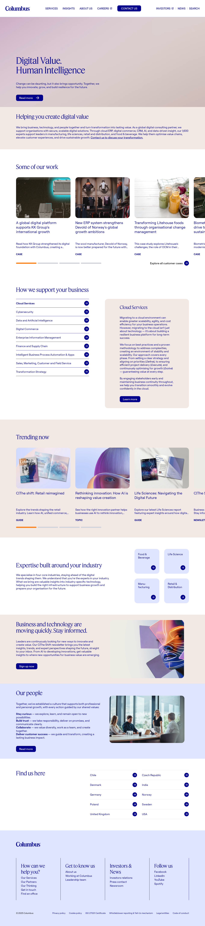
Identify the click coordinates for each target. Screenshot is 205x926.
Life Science (175, 554)
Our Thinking (28, 885)
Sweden (147, 804)
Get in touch (28, 889)
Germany (95, 794)
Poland (94, 804)
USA (144, 814)
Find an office (29, 893)
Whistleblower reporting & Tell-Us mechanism (131, 913)
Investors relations (121, 877)
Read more (26, 97)
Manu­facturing (143, 585)
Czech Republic (151, 775)
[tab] (26, 263)
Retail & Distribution (175, 585)
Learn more (130, 399)
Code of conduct (181, 913)
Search (194, 8)
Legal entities (162, 913)
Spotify (158, 883)
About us (70, 871)
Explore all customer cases (166, 263)
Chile (93, 775)
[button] (52, 303)
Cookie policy (75, 913)
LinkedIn (159, 875)
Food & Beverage (144, 556)
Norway (147, 794)
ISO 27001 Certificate (95, 913)
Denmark (95, 784)
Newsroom (116, 885)
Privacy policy (58, 913)
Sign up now (26, 666)
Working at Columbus (78, 875)
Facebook (160, 871)
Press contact (118, 881)
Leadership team (75, 879)
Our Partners (28, 881)
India (145, 784)
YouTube (159, 879)
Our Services (29, 877)
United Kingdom (100, 814)
